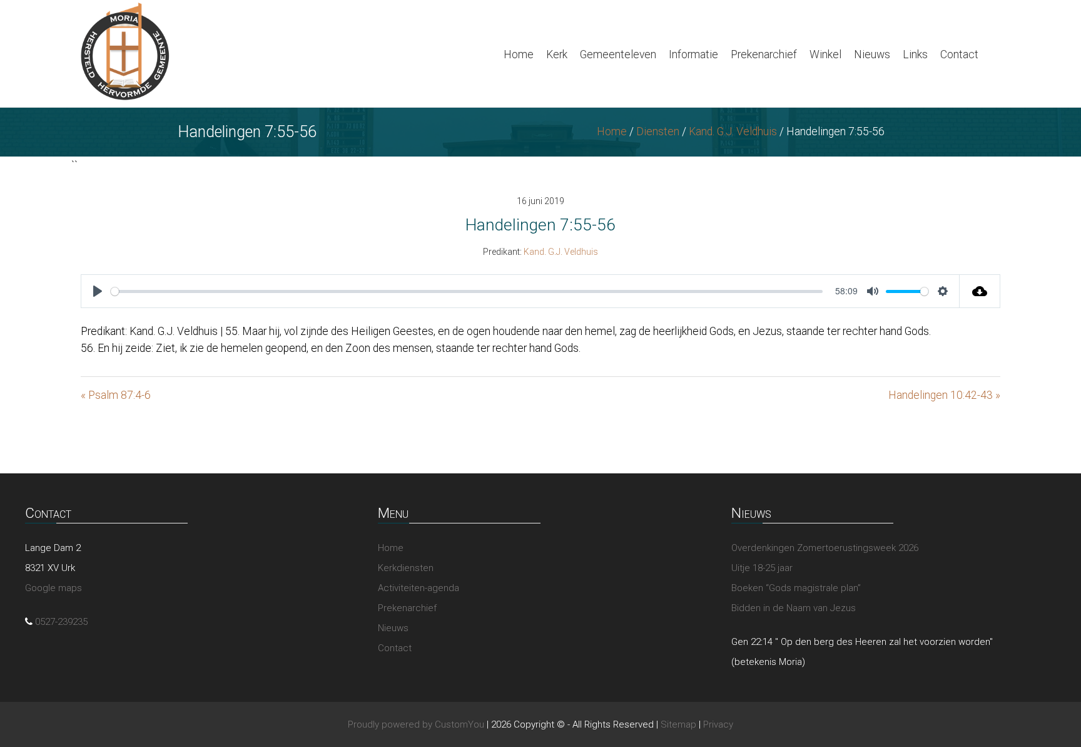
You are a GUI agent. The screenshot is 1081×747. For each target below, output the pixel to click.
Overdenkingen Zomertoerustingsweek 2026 (824, 548)
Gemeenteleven (618, 54)
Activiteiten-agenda (418, 588)
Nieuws (872, 54)
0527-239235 (61, 621)
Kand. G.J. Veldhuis (733, 131)
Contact (959, 54)
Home (519, 54)
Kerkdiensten (406, 568)
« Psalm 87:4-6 (116, 395)
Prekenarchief (764, 54)
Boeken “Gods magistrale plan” (796, 588)
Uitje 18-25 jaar (762, 568)
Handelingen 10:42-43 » (944, 395)
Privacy (718, 724)
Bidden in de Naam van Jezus (793, 608)
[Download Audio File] (980, 291)
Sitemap (678, 724)
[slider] (467, 291)
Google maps (53, 588)
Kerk (556, 54)
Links (915, 54)
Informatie (693, 54)
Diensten (657, 131)
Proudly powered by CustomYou (416, 724)
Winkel (825, 54)
